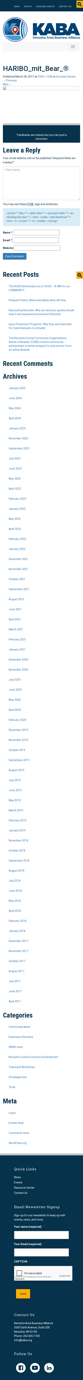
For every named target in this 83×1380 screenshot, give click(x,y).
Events (28, 7)
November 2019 (18, 740)
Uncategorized (18, 1077)
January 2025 (17, 388)
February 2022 (17, 538)
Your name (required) (29, 1226)
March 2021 (16, 629)
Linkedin (49, 1368)
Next (7, 84)
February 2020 (17, 719)
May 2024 (15, 408)
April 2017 (15, 1001)
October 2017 (17, 961)
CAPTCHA (20, 1261)
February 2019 (17, 820)
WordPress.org (18, 1143)
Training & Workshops (22, 1067)
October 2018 (17, 850)
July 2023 (14, 458)
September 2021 (19, 589)
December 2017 (18, 941)
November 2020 (18, 669)
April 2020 (15, 709)
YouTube (35, 1368)
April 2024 (15, 418)
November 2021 (18, 569)
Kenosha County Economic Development (33, 1057)
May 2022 (15, 518)
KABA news (16, 1046)
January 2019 (17, 830)
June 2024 (15, 398)
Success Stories (65, 76)
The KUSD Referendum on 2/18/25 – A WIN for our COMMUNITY (39, 288)
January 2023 (17, 508)
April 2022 (15, 528)
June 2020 (15, 689)
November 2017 (18, 951)
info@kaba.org (23, 1340)
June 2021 (15, 609)
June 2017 (15, 991)
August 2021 (16, 599)
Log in (12, 1112)
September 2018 (19, 860)
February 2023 (17, 498)
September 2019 (19, 760)
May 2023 (15, 478)
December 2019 (18, 729)
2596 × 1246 (45, 76)
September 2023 (19, 448)
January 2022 (17, 549)
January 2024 (17, 428)
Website (8, 248)
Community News (19, 1026)
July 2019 (14, 780)
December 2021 (18, 559)
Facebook (21, 1368)
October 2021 (17, 579)
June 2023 (15, 468)
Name (7, 232)
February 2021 (17, 639)
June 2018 (15, 890)
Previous (10, 80)
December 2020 (18, 659)
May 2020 (15, 699)
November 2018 (18, 840)
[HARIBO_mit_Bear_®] (41, 104)
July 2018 (14, 880)
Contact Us (65, 7)
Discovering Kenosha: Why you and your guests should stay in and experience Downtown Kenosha (41, 312)
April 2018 (15, 910)
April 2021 (15, 619)
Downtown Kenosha (21, 1036)
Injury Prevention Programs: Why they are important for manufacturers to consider (40, 326)
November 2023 (18, 438)
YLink (12, 1087)
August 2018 (16, 870)
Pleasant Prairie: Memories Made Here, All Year (37, 300)
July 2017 (14, 981)
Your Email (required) (29, 1244)
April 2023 (15, 488)
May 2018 (15, 900)
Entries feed (16, 1122)
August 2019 (16, 770)
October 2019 (17, 750)
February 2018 (17, 920)
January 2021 (17, 649)
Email (7, 240)
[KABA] (41, 29)
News (17, 7)
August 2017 (16, 971)
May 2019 (15, 800)
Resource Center (45, 7)
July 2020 (14, 679)
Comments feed (19, 1133)
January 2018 (17, 931)
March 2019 (16, 810)
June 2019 (15, 790)
